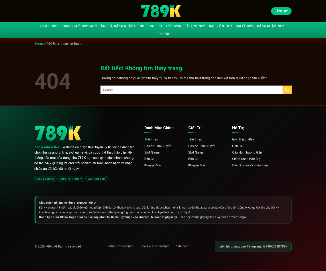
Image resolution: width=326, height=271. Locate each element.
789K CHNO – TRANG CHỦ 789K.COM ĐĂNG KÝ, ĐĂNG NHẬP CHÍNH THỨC (97, 26)
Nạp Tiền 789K (221, 26)
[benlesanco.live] (163, 11)
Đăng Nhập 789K (271, 26)
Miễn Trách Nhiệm (120, 246)
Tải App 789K (195, 26)
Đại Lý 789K (245, 26)
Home (39, 43)
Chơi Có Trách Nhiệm (154, 246)
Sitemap (182, 246)
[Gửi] (287, 90)
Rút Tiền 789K (169, 26)
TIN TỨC (163, 34)
